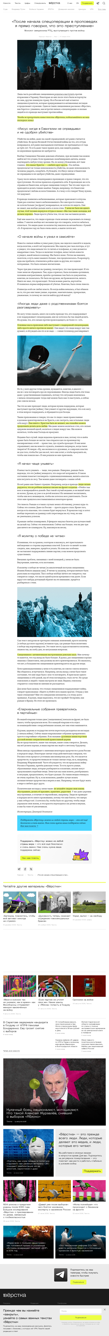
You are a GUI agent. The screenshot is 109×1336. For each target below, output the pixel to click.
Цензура (82, 9)
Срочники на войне (83, 1000)
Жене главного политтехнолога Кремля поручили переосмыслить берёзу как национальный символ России (92, 1044)
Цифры (27, 3)
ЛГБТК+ (51, 9)
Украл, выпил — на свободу (87, 916)
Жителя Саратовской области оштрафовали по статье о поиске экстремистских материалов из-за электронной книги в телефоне (93, 1027)
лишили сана (38, 570)
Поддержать (87, 3)
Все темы (102, 9)
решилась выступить (64, 94)
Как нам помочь (30, 858)
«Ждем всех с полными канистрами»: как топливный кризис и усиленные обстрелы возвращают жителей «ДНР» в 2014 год (27, 1247)
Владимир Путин (18, 9)
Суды (5, 9)
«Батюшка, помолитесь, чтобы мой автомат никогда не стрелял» (19, 918)
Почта (64, 1311)
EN (78, 3)
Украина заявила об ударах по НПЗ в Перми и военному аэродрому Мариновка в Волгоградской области (67, 1043)
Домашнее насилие (66, 9)
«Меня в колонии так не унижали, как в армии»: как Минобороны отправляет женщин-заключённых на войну (19, 1005)
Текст (55, 37)
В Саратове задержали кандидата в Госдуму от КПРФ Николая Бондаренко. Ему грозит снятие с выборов (25, 1027)
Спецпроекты (40, 3)
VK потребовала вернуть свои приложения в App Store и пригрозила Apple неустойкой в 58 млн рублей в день (67, 1026)
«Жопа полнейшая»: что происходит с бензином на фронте (85, 1207)
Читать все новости (11, 1051)
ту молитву (60, 570)
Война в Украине (36, 9)
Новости (6, 3)
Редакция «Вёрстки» (45, 37)
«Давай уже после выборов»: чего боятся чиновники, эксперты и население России (54, 1207)
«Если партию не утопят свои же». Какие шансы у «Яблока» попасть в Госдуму (54, 1002)
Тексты (17, 3)
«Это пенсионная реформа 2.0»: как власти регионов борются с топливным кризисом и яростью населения (80, 1248)
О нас (69, 3)
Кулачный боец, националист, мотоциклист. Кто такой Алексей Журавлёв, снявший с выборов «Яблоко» (43, 1112)
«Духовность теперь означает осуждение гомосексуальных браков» (54, 918)
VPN (91, 9)
